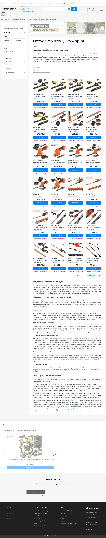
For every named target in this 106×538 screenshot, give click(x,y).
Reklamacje (63, 516)
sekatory (71, 319)
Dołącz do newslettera (35, 492)
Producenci (10, 513)
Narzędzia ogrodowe (33, 19)
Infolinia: (26, 7)
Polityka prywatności (66, 521)
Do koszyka (40, 104)
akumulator (43, 348)
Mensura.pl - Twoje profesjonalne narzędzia (13, 19)
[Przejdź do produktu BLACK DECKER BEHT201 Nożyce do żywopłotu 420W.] (75, 184)
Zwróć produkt (64, 513)
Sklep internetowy (52, 536)
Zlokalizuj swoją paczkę (40, 513)
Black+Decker (10, 52)
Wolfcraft (9, 64)
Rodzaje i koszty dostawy (41, 511)
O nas (9, 511)
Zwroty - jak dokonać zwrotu (68, 511)
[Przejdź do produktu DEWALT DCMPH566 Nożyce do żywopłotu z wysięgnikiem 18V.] (93, 249)
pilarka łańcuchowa (71, 410)
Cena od (6, 40)
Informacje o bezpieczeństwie (68, 523)
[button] (74, 9)
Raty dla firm (37, 518)
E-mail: (27, 10)
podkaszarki (89, 289)
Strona (78, 275)
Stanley (8, 61)
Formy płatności (38, 516)
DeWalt (8, 58)
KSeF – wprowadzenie (40, 526)
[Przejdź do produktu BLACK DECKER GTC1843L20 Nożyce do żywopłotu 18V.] (58, 216)
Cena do (18, 40)
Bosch (8, 55)
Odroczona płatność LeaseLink (42, 521)
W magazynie (10, 72)
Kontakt (9, 516)
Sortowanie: (36, 67)
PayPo (35, 523)
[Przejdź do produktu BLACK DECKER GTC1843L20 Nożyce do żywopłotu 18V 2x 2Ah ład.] (75, 216)
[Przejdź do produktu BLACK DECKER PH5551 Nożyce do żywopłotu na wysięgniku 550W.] (75, 249)
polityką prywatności (64, 495)
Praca (9, 518)
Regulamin (63, 518)
